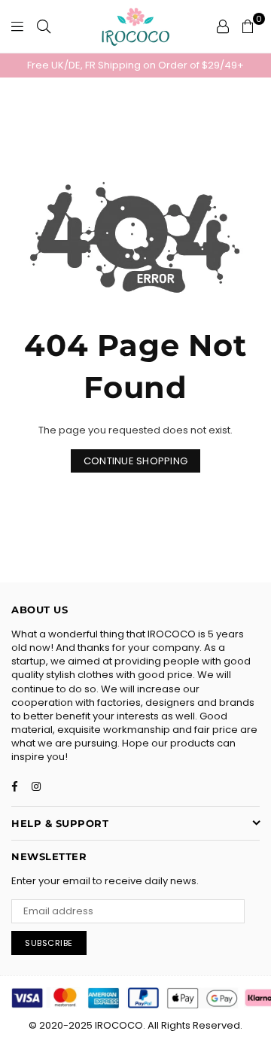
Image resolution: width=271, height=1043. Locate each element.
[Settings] (223, 26)
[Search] (43, 26)
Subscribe (49, 943)
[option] (135, 65)
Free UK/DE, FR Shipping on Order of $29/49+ (135, 65)
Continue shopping (135, 461)
